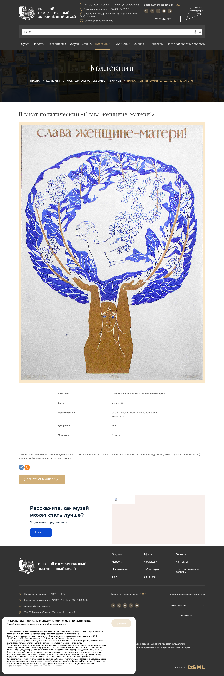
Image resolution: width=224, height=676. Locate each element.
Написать (41, 532)
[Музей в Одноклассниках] (152, 11)
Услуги (74, 44)
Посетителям (57, 44)
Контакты (156, 44)
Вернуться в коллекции (43, 479)
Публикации (121, 44)
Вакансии (150, 576)
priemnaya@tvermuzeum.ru (99, 20)
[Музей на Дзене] (158, 11)
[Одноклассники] (27, 467)
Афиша (87, 44)
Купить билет (162, 19)
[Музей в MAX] (164, 11)
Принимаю (121, 623)
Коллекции (102, 44)
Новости (38, 44)
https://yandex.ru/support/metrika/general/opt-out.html (69, 661)
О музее (24, 44)
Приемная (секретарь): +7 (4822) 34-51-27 (106, 9)
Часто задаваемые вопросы (186, 44)
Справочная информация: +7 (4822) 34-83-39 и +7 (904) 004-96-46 (56, 600)
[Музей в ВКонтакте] (146, 11)
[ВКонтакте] (21, 467)
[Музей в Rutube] (170, 11)
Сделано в (179, 667)
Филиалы (140, 44)
